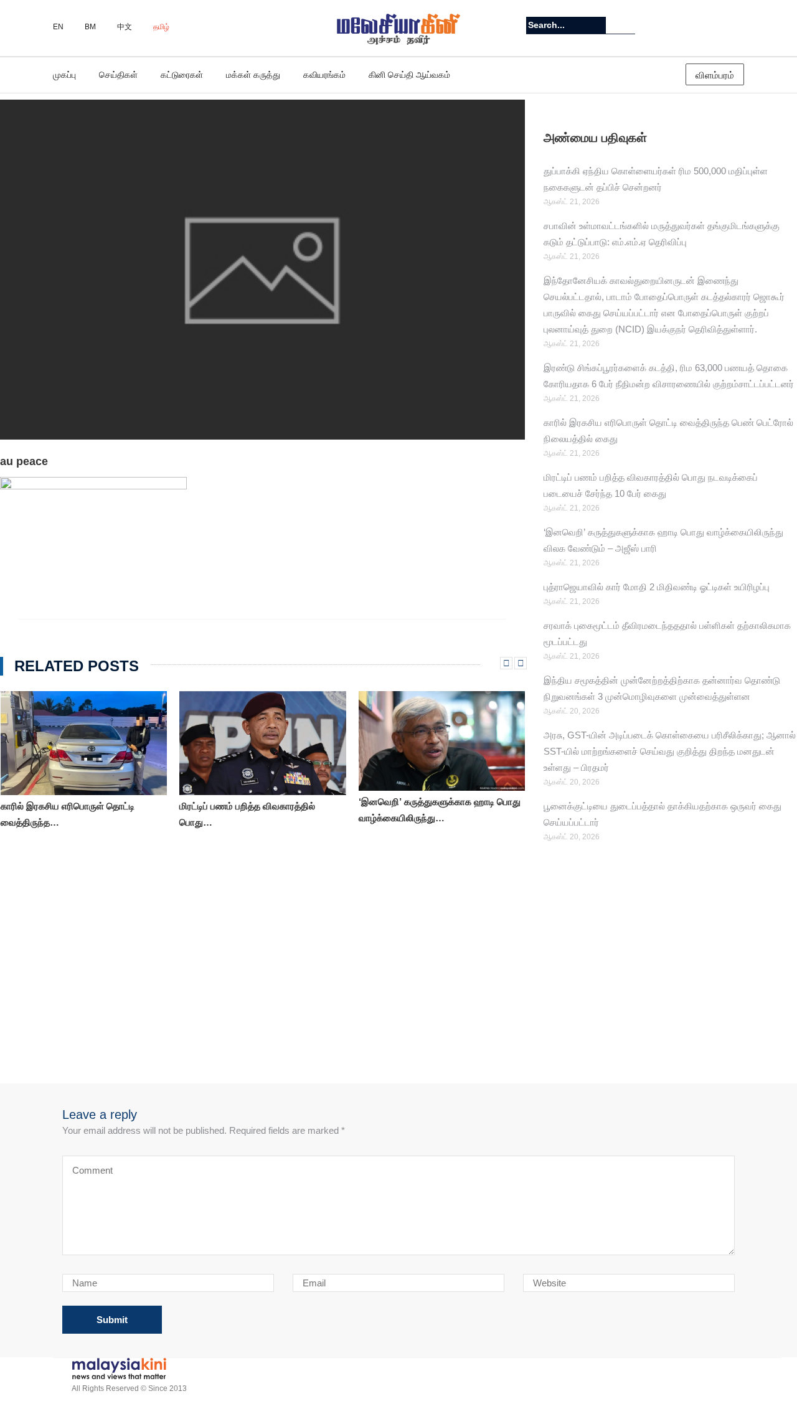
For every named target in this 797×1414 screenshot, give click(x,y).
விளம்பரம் (715, 75)
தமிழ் (161, 26)
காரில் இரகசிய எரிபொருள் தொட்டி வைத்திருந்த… (67, 814)
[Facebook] (736, 25)
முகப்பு (64, 75)
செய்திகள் (118, 75)
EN (58, 26)
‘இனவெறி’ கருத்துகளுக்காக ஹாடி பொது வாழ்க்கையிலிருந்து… (440, 809)
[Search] (627, 25)
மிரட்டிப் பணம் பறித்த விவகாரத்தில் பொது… (247, 814)
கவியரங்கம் (324, 75)
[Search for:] (566, 25)
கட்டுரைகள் (182, 75)
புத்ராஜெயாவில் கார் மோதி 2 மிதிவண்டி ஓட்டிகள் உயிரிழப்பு (657, 587)
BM (90, 26)
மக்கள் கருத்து (253, 75)
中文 (124, 26)
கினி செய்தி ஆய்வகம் (409, 75)
